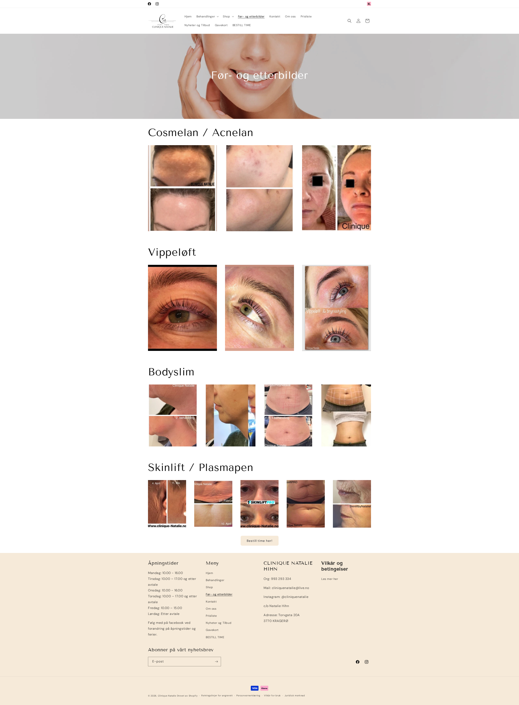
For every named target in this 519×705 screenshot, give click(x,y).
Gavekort (212, 630)
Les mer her (329, 579)
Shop (209, 587)
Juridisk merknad (295, 695)
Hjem (209, 573)
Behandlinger (215, 580)
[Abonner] (216, 661)
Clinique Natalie (167, 695)
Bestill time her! (259, 541)
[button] (207, 16)
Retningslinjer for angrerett (217, 695)
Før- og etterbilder (219, 594)
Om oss (211, 608)
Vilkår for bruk (272, 695)
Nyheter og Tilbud (218, 623)
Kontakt (211, 601)
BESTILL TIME (215, 637)
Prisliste (211, 616)
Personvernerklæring (248, 695)
